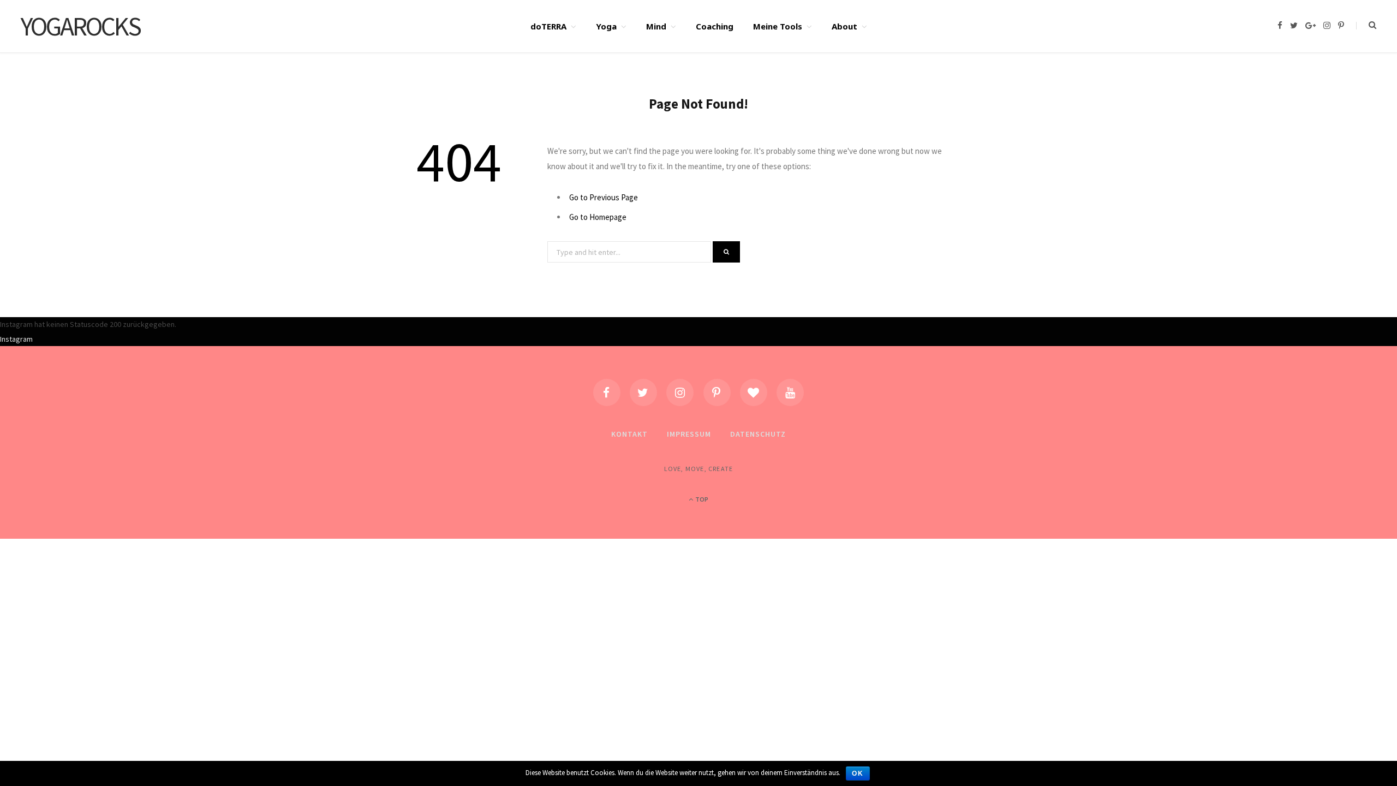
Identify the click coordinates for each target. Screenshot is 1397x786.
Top (701, 499)
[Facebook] (606, 392)
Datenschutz (758, 434)
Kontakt (629, 434)
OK (858, 773)
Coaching (714, 26)
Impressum (689, 434)
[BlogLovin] (753, 392)
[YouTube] (790, 392)
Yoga (606, 26)
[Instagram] (680, 392)
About (844, 26)
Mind (656, 26)
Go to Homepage (597, 217)
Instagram (16, 339)
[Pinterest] (717, 392)
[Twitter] (643, 392)
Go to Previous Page (603, 197)
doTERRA (548, 26)
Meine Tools (777, 26)
